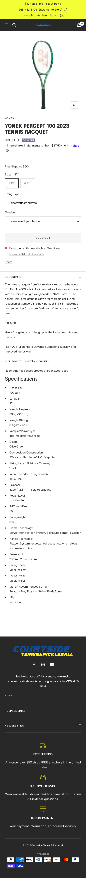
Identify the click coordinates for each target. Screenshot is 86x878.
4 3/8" (27, 183)
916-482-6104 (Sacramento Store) (40, 9)
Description (14, 276)
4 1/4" (12, 183)
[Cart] (79, 25)
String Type (12, 194)
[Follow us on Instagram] (43, 664)
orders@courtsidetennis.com (40, 15)
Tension (10, 212)
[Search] (14, 25)
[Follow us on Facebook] (34, 664)
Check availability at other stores (26, 253)
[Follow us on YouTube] (52, 664)
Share (8, 262)
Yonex (9, 118)
